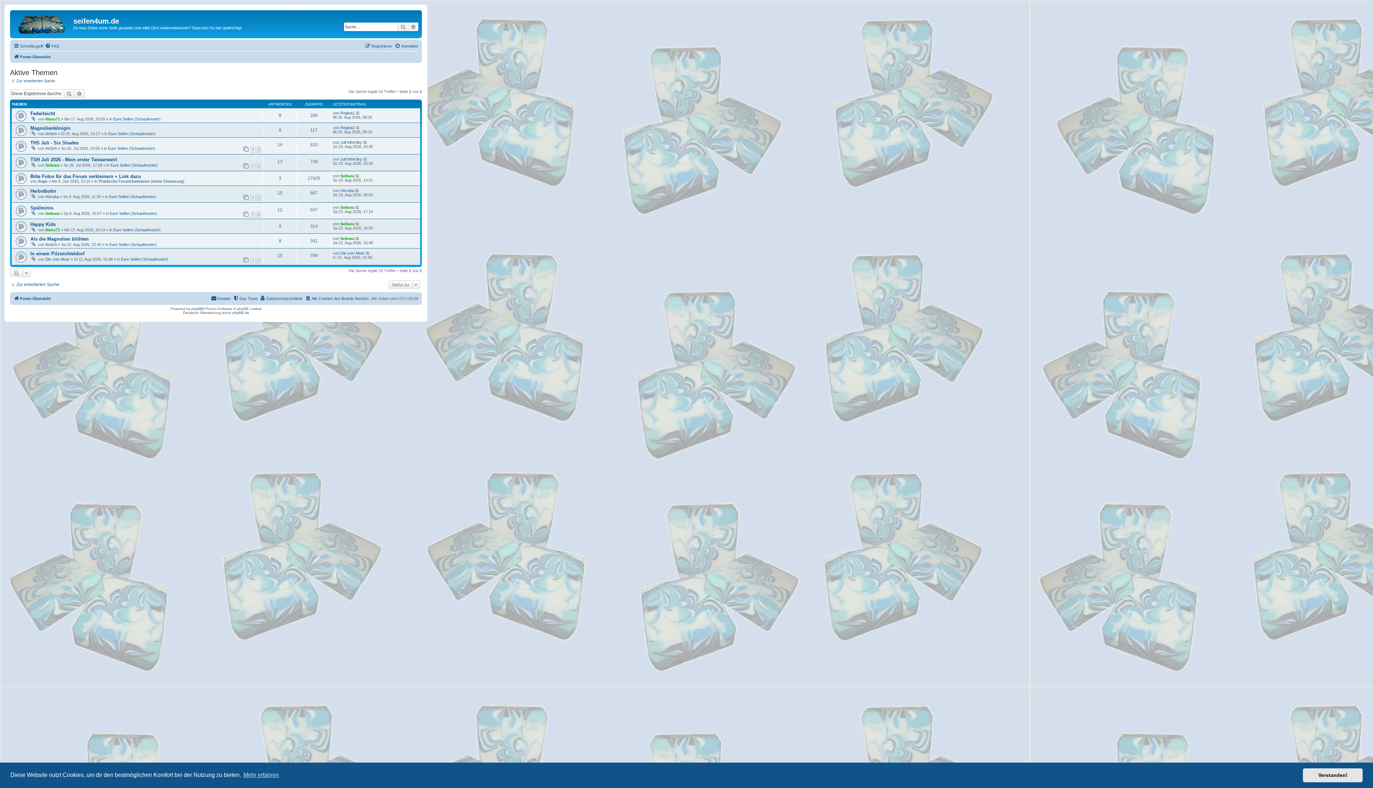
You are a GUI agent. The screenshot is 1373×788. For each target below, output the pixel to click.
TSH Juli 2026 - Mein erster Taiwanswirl (73, 159)
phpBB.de (240, 313)
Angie (43, 181)
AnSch (51, 134)
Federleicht (42, 113)
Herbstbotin (43, 191)
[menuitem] (52, 46)
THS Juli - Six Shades (54, 143)
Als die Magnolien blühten (59, 239)
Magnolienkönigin (50, 128)
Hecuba (52, 196)
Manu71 (52, 119)
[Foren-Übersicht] (42, 23)
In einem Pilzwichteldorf (57, 253)
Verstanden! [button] (1333, 775)
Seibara (52, 165)
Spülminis (41, 208)
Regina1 (347, 113)
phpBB (197, 309)
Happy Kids (43, 224)
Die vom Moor (57, 259)
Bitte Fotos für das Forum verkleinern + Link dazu (85, 176)
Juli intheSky (351, 142)
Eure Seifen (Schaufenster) (137, 119)
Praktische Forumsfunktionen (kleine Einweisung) (141, 181)
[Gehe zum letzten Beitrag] (358, 113)
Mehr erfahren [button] (261, 775)
